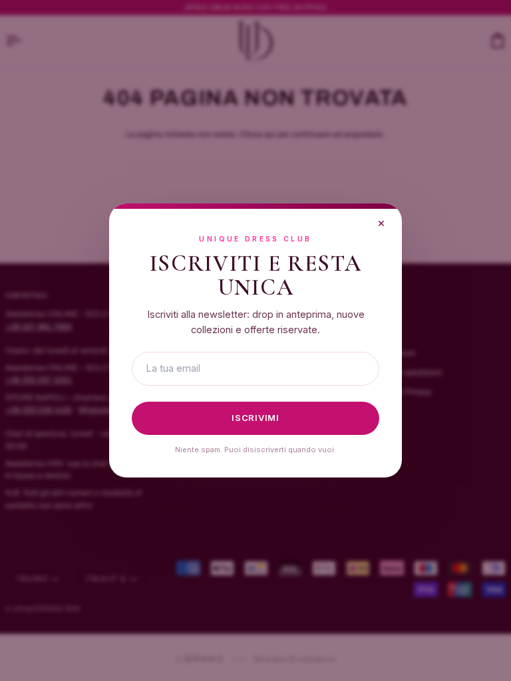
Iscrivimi (255, 417)
